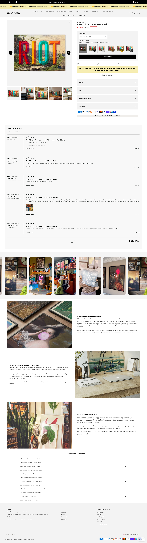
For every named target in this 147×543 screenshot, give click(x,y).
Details (81, 82)
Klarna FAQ (64, 517)
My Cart (99, 514)
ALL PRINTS (37, 11)
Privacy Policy (101, 519)
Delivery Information (85, 98)
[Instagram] (10, 2)
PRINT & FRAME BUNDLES (65, 11)
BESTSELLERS (50, 11)
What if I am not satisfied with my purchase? (32, 488)
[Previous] (43, 2)
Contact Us (100, 521)
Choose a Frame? (84, 40)
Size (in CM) (82, 33)
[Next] (104, 2)
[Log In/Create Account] (135, 13)
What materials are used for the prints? (31, 466)
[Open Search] (132, 13)
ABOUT (81, 15)
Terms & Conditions (102, 524)
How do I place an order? (27, 473)
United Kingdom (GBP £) (132, 534)
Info (80, 90)
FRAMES (85, 11)
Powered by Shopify (28, 539)
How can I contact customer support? (30, 492)
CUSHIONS (94, 11)
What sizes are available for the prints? (30, 462)
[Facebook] (8, 2)
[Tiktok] (14, 2)
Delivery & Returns (102, 517)
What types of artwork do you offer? (30, 459)
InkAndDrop (18, 539)
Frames (63, 514)
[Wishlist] (129, 13)
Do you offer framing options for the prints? (32, 470)
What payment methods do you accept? (31, 477)
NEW (77, 11)
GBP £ (136, 2)
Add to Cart (107, 56)
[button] (107, 22)
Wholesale (64, 519)
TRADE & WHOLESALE (68, 15)
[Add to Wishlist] (70, 22)
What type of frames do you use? (29, 500)
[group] (16, 128)
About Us (63, 512)
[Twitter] (16, 2)
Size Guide (82, 106)
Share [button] (32, 148)
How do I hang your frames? (28, 496)
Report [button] (28, 148)
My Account (100, 512)
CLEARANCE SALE (108, 11)
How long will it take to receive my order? (31, 481)
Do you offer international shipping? (30, 485)
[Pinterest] (12, 2)
